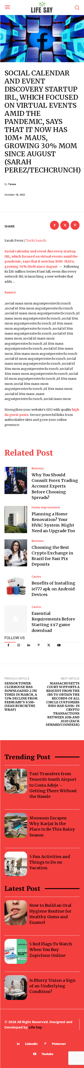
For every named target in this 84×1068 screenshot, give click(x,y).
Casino (36, 576)
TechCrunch (36, 240)
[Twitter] (49, 645)
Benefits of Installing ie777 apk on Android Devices (53, 588)
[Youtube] (59, 645)
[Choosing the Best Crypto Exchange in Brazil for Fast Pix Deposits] (15, 553)
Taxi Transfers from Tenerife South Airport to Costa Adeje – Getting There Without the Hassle (53, 785)
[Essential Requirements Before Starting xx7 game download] (15, 619)
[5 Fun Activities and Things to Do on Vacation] (15, 864)
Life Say (35, 1027)
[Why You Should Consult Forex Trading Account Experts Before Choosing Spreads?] (15, 480)
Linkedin (31, 1044)
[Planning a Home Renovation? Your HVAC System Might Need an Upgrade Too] (15, 519)
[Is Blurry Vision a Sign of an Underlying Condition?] (15, 987)
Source (10, 292)
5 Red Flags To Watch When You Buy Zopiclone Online (50, 949)
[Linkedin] (28, 645)
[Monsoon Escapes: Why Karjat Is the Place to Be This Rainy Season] (15, 825)
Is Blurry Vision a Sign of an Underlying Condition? (52, 986)
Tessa (12, 184)
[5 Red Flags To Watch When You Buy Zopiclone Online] (15, 951)
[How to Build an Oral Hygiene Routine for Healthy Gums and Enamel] (15, 912)
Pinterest (59, 1044)
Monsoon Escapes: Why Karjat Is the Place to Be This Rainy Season (52, 826)
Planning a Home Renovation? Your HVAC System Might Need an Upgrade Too (53, 522)
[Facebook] (8, 645)
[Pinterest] (39, 645)
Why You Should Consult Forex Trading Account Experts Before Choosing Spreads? (55, 486)
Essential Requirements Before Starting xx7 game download (53, 622)
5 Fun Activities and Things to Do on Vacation (49, 862)
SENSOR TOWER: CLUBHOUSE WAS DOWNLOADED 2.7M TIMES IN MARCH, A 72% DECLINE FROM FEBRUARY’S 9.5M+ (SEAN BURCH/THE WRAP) (20, 696)
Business (38, 468)
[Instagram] (18, 645)
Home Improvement (46, 507)
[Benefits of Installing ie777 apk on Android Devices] (15, 586)
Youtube (47, 1054)
